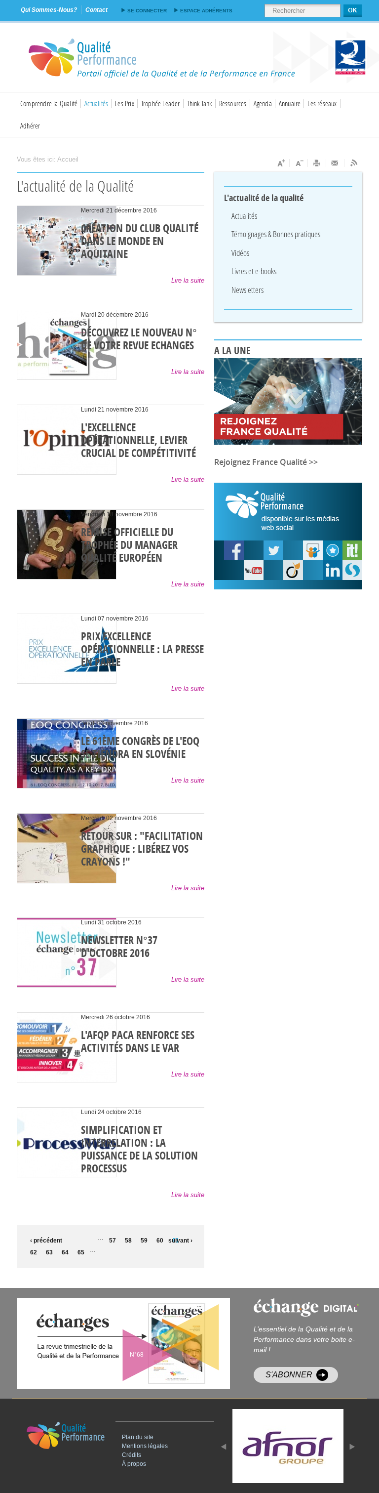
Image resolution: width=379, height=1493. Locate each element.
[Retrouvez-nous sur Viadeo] (293, 570)
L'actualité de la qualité (264, 198)
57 (112, 1240)
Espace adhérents (206, 10)
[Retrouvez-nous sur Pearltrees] (332, 550)
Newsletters (247, 289)
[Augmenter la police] (280, 163)
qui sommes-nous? (49, 9)
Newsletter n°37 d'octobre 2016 (119, 947)
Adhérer (30, 125)
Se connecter (147, 10)
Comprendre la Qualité (48, 103)
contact (96, 9)
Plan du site (137, 1437)
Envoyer (335, 163)
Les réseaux (322, 103)
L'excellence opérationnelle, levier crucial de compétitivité (138, 440)
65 (80, 1252)
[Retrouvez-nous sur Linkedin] (332, 570)
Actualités (96, 103)
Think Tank (199, 103)
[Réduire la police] (299, 163)
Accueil (67, 159)
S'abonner (288, 1374)
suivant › (180, 1240)
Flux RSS (353, 163)
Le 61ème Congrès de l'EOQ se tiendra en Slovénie (140, 748)
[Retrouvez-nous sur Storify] (352, 570)
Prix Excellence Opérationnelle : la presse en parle (142, 649)
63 (49, 1252)
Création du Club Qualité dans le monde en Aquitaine (139, 241)
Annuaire (290, 103)
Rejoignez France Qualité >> (266, 461)
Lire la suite (187, 280)
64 (65, 1252)
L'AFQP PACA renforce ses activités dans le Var (137, 1042)
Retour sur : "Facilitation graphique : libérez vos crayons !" (142, 849)
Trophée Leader (160, 103)
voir (147, 1343)
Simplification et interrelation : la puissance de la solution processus (139, 1149)
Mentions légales (145, 1446)
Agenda (263, 103)
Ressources (233, 103)
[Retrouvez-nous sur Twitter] (273, 550)
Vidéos (240, 252)
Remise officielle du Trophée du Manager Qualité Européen (129, 545)
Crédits (131, 1455)
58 (128, 1240)
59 (144, 1240)
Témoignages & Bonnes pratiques (275, 234)
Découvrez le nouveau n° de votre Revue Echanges (139, 339)
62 (33, 1252)
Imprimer (317, 163)
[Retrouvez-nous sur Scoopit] (352, 550)
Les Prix (124, 103)
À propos (134, 1463)
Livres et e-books (253, 271)
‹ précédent (44, 1240)
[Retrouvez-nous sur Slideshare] (313, 550)
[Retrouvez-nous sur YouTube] (234, 550)
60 (159, 1240)
